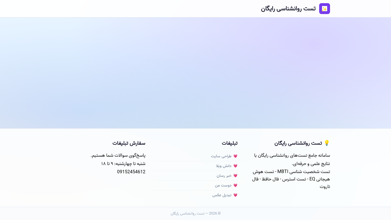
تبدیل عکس (222, 195)
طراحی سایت (221, 156)
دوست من (223, 185)
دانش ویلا (224, 166)
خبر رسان (224, 175)
